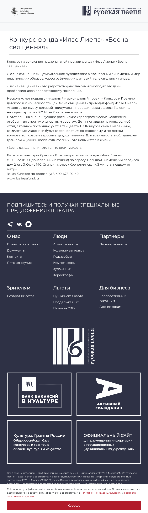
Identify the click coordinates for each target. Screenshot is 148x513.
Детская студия (19, 263)
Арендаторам (110, 307)
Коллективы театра (68, 250)
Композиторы (64, 263)
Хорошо (74, 505)
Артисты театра (65, 244)
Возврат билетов (20, 296)
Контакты (14, 256)
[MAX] (28, 224)
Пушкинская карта (68, 296)
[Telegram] (10, 224)
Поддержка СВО (66, 302)
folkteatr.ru (75, 473)
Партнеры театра (113, 244)
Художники (62, 269)
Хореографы (63, 275)
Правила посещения (23, 244)
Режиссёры (62, 256)
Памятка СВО (64, 308)
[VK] (19, 224)
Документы (16, 250)
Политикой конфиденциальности (101, 492)
